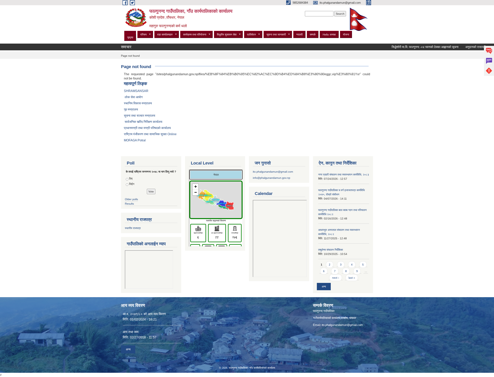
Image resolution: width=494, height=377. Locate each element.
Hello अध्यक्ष (329, 34)
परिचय (142, 34)
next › (335, 277)
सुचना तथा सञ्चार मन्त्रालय (139, 115)
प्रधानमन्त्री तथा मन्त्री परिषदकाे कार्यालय (147, 128)
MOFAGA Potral (135, 140)
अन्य (324, 286)
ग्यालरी (299, 34)
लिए (131, 178)
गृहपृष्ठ (130, 37)
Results (129, 203)
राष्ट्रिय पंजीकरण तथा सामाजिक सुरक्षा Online (150, 134)
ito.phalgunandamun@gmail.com (273, 171)
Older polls (131, 199)
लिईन (131, 184)
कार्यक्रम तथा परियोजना (193, 34)
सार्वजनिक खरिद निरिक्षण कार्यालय (143, 121)
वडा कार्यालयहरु (163, 34)
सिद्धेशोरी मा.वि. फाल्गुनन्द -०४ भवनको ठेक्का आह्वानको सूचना (412, 47)
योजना (346, 34)
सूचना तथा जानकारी (275, 34)
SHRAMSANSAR (136, 91)
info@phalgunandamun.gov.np (271, 177)
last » (352, 277)
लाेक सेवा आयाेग (133, 97)
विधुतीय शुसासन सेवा (225, 34)
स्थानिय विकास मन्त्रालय (138, 103)
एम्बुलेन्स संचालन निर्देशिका (330, 249)
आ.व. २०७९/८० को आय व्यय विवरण (144, 314)
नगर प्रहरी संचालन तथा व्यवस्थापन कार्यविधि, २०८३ (343, 174)
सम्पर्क (313, 34)
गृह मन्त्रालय (131, 109)
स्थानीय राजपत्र (133, 228)
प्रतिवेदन (250, 34)
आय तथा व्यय (130, 332)
